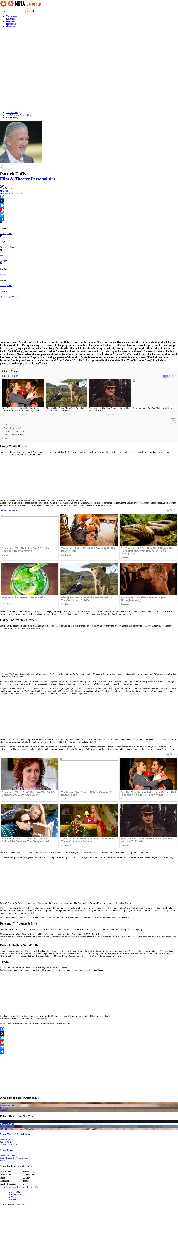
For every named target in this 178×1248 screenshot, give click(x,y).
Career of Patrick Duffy (12, 428)
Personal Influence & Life (13, 431)
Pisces (2, 274)
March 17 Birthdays (9, 1144)
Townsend (4, 247)
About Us (15, 1192)
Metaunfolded (12, 112)
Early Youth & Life (11, 425)
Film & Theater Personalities (18, 115)
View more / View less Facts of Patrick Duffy (20, 1187)
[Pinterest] (89, 210)
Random (11, 26)
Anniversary (13, 16)
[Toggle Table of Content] (172, 420)
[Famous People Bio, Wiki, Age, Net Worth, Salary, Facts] (21, 6)
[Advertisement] (89, 49)
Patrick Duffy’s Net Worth (13, 435)
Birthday (11, 19)
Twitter (14, 1197)
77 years (3, 261)
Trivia (5, 438)
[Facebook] (89, 197)
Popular (11, 21)
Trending (12, 24)
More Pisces (6, 1149)
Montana (14, 247)
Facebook (15, 1200)
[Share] (89, 219)
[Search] (33, 11)
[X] (89, 201)
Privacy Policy (17, 1195)
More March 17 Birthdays (15, 1134)
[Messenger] (89, 205)
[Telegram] (89, 214)
